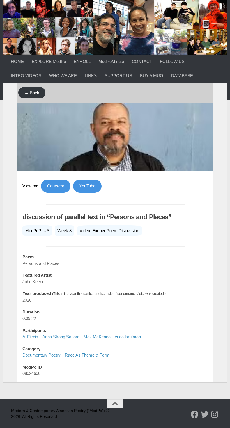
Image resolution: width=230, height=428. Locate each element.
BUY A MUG (151, 75)
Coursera (55, 185)
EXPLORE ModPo (49, 61)
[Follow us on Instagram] (215, 414)
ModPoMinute (111, 61)
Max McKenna (97, 336)
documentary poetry (41, 355)
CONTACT (142, 61)
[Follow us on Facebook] (195, 414)
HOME (17, 61)
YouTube (87, 185)
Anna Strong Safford (60, 336)
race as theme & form (87, 355)
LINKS (91, 75)
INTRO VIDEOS (26, 75)
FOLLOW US (172, 61)
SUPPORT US (118, 75)
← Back (31, 92)
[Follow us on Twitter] (205, 414)
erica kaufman (128, 336)
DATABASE (182, 75)
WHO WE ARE (63, 75)
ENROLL (82, 61)
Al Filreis (30, 336)
